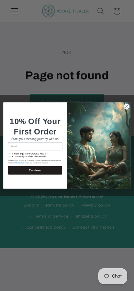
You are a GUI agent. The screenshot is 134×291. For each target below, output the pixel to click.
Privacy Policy (20, 163)
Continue (35, 170)
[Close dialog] (127, 106)
